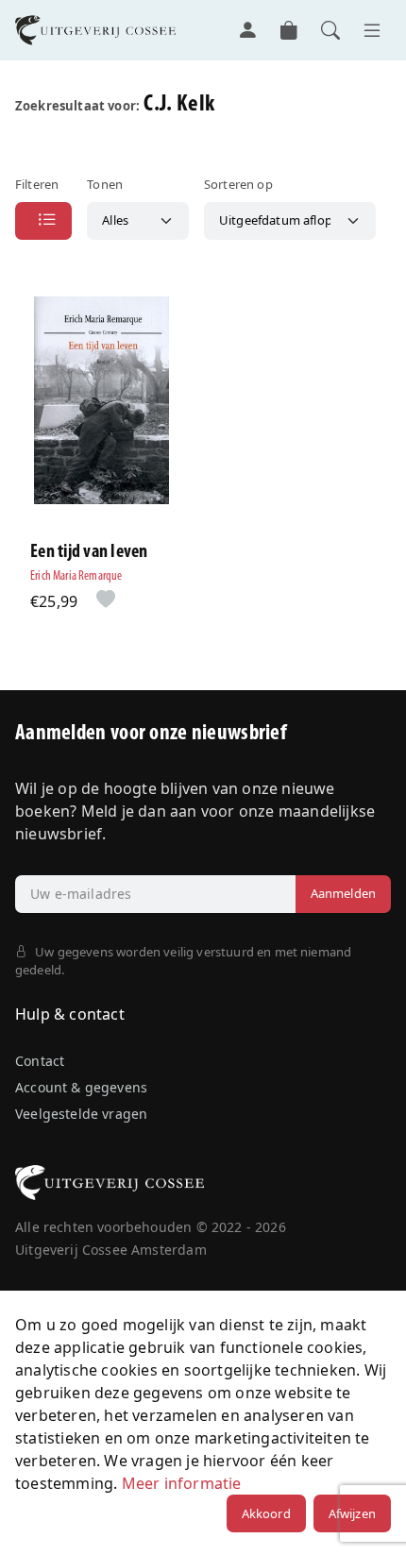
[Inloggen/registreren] (247, 30)
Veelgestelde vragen (81, 1114)
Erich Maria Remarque (76, 576)
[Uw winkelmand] (289, 30)
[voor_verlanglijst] (102, 600)
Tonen (105, 184)
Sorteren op (238, 184)
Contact (39, 1061)
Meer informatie (182, 1483)
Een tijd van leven (89, 552)
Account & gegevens (81, 1087)
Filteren (37, 184)
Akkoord (266, 1513)
